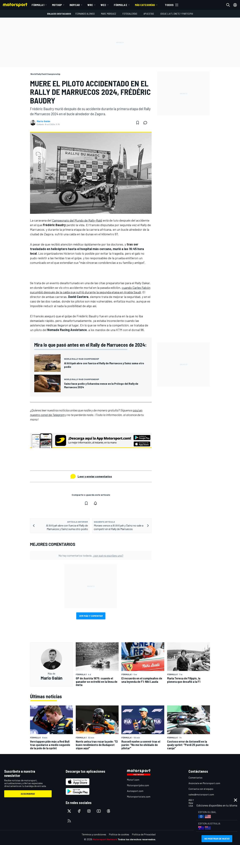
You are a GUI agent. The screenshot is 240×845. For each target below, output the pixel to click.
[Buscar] (228, 4)
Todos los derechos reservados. (137, 839)
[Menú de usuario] (235, 4)
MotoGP (57, 5)
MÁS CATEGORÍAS (145, 5)
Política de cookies (119, 834)
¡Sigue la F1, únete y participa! (176, 13)
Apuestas (149, 13)
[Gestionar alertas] (95, 503)
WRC (90, 5)
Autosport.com (135, 790)
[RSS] (69, 820)
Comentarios (195, 777)
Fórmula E (120, 5)
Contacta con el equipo (201, 788)
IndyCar (75, 5)
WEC (103, 5)
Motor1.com (133, 779)
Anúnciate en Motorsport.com (204, 783)
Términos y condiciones (94, 834)
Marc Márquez (108, 13)
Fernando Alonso (85, 13)
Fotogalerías (129, 13)
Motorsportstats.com (138, 796)
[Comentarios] (146, 122)
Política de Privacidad (143, 834)
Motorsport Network (105, 839)
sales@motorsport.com (201, 794)
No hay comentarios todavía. (91, 555)
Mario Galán (43, 121)
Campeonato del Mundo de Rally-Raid (77, 220)
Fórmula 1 (38, 5)
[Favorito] (137, 122)
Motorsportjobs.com (138, 785)
